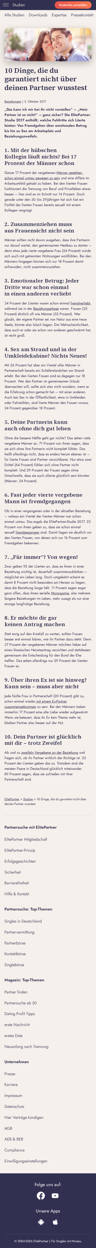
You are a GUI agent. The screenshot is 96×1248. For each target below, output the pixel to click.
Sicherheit (12, 872)
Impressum (13, 1095)
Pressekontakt (82, 15)
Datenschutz (14, 1106)
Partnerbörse (14, 943)
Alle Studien (14, 15)
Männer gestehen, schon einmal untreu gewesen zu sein (43, 175)
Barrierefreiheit (16, 883)
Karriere (11, 1085)
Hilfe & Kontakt (16, 894)
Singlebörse (14, 965)
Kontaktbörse (15, 954)
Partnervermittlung (19, 932)
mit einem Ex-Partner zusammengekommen (35, 704)
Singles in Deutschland (23, 921)
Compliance (14, 1150)
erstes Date (13, 1036)
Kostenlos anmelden (73, 5)
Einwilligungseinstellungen (25, 1161)
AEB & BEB (13, 1139)
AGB (8, 1128)
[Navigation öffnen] (5, 5)
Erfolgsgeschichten (20, 861)
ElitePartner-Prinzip (19, 850)
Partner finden (15, 992)
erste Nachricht (17, 1025)
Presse (9, 1074)
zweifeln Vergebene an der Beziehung (49, 752)
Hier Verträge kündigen (23, 1117)
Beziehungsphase (46, 308)
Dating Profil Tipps (19, 1014)
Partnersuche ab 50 (20, 1003)
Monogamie (60, 593)
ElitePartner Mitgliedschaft (25, 839)
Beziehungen (12, 101)
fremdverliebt (80, 303)
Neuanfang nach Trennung (26, 1047)
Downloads (38, 15)
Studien (19, 5)
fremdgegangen (27, 532)
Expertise (59, 15)
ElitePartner (11, 799)
